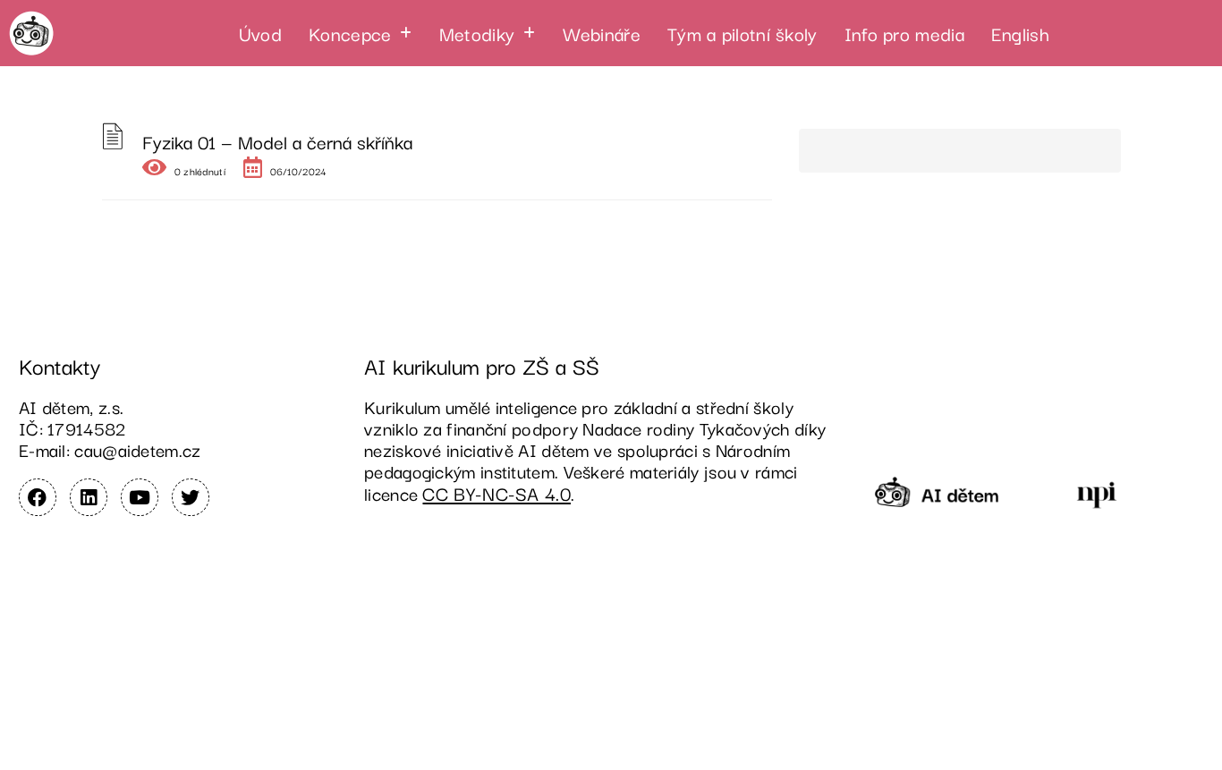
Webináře (602, 33)
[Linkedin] (88, 497)
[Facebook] (37, 497)
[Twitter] (190, 497)
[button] (360, 33)
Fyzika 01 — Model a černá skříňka (277, 141)
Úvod (260, 33)
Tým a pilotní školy (742, 33)
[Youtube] (139, 497)
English (1020, 33)
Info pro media (904, 33)
